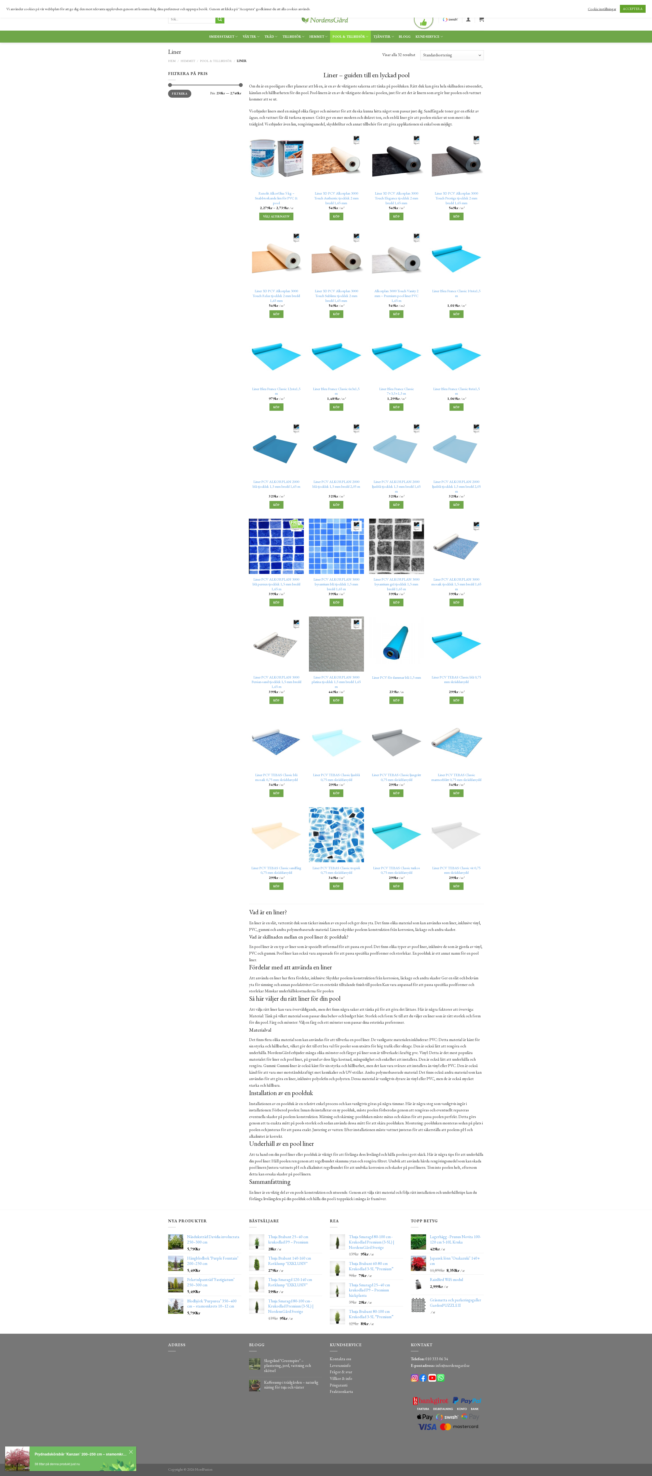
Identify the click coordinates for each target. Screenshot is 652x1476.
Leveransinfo (340, 1365)
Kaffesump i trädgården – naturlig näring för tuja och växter (291, 1385)
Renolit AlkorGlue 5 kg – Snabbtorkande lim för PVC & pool (276, 198)
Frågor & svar (341, 1372)
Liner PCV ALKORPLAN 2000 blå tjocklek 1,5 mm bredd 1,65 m (276, 484)
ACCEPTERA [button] (633, 9)
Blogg (405, 36)
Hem (172, 61)
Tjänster (382, 36)
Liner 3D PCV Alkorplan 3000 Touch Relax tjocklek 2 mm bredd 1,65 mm (276, 296)
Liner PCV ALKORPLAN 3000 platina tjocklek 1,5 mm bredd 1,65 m (336, 682)
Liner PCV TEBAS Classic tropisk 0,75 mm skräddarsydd (336, 870)
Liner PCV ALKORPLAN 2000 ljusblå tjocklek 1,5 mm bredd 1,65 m (396, 486)
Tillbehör (291, 36)
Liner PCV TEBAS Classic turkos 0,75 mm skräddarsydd (396, 870)
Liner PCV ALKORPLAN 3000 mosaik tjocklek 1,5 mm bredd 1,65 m (456, 584)
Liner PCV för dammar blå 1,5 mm (396, 677)
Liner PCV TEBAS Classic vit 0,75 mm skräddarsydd (456, 870)
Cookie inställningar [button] (602, 9)
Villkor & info (341, 1378)
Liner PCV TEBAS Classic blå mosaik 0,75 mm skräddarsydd (276, 777)
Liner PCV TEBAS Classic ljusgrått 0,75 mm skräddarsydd (396, 777)
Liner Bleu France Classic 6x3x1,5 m (336, 391)
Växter (249, 36)
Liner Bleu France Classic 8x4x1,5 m (456, 391)
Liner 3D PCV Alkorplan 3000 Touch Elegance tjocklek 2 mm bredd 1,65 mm (396, 198)
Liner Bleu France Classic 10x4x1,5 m (456, 293)
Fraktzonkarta (341, 1391)
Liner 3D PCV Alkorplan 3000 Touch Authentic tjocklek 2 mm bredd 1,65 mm (336, 198)
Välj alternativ (276, 216)
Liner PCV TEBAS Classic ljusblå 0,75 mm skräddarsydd (336, 777)
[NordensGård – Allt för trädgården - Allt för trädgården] (326, 19)
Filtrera (179, 94)
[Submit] (219, 19)
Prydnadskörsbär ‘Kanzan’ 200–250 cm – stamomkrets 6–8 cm (81, 1453)
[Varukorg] (481, 19)
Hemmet (316, 36)
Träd (269, 36)
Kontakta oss (340, 1359)
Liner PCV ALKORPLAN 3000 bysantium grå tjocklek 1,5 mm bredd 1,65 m (396, 584)
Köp (336, 216)
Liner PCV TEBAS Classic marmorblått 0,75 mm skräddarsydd (456, 777)
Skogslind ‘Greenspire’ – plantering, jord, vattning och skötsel (287, 1365)
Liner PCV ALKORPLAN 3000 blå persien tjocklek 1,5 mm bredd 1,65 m (276, 584)
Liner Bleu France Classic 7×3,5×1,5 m (396, 391)
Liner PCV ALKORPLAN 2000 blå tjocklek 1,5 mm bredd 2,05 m (336, 484)
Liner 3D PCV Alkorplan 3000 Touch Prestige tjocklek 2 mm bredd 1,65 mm (456, 198)
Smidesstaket (221, 36)
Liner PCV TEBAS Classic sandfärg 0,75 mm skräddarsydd (276, 870)
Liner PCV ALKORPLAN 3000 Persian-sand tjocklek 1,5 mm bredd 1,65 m (276, 682)
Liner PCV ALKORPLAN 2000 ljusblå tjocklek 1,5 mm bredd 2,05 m (456, 486)
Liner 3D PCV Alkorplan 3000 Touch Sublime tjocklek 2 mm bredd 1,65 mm (336, 296)
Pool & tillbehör (349, 36)
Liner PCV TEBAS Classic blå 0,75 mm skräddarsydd (456, 679)
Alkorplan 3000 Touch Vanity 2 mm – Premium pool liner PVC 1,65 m (396, 296)
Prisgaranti (338, 1385)
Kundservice (428, 36)
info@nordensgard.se (453, 1365)
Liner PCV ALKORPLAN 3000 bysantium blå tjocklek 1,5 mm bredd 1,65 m (336, 584)
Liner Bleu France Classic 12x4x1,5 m (276, 391)
